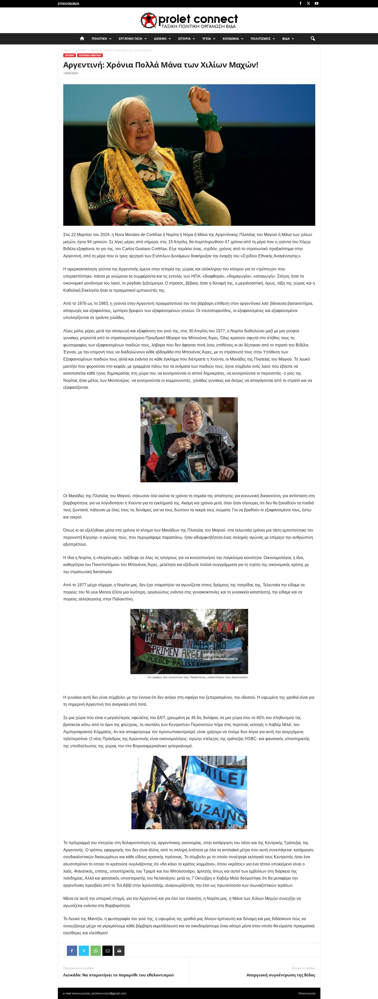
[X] (308, 3)
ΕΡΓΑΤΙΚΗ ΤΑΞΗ (130, 38)
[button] (312, 38)
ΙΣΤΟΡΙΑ (184, 38)
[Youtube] (316, 3)
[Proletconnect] (189, 20)
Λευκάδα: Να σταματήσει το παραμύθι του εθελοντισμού (118, 974)
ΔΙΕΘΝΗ (160, 38)
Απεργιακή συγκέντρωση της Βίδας (281, 974)
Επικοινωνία (68, 4)
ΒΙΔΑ (286, 38)
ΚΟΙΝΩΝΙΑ (231, 38)
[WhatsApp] (96, 951)
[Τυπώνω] (119, 951)
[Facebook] (301, 3)
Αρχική (67, 50)
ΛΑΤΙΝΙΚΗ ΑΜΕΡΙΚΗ (90, 55)
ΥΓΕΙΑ (206, 38)
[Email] (107, 951)
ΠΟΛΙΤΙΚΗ (99, 38)
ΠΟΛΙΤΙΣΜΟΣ (261, 38)
